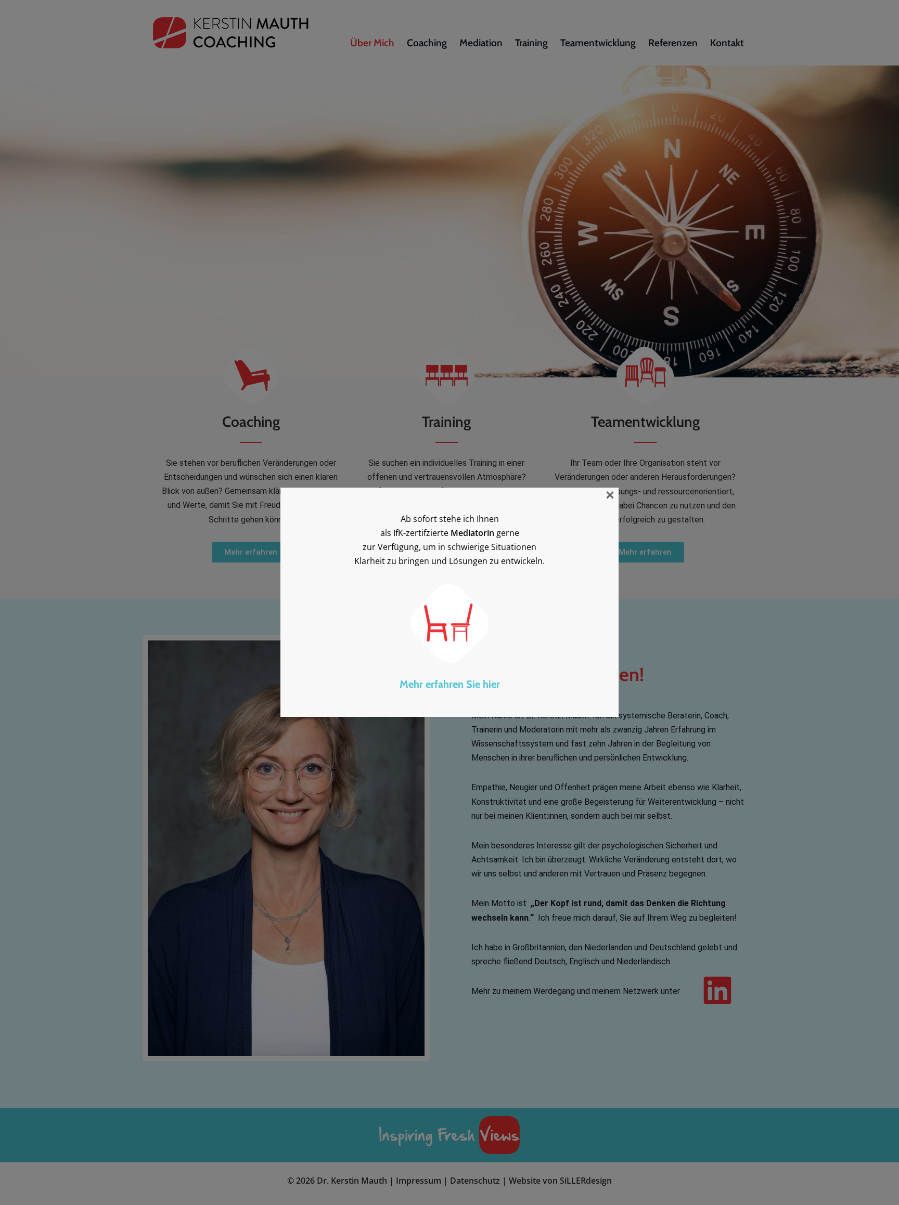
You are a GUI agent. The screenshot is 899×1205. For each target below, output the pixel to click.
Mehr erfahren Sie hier (450, 684)
